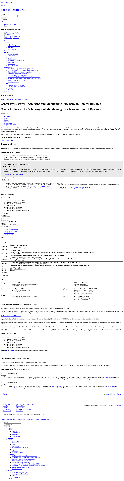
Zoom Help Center (57, 386)
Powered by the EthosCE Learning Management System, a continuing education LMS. (26, 419)
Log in (6, 26)
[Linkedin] (119, 394)
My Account (6, 404)
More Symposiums (13, 82)
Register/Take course (10, 124)
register (12, 350)
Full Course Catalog (14, 65)
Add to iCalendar (9, 233)
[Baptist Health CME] (5, 394)
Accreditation (8, 123)
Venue (6, 120)
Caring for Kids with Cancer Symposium (19, 72)
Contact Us (11, 88)
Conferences (11, 55)
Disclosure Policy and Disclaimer (11, 316)
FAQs (18, 409)
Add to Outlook (8, 234)
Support (6, 83)
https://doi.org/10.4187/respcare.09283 (39, 186)
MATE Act (11, 62)
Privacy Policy (20, 406)
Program (6, 118)
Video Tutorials (26, 409)
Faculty (6, 121)
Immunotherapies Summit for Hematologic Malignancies (24, 77)
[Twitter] (112, 394)
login (6, 350)
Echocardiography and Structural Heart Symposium (23, 70)
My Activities (12, 47)
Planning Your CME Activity (16, 86)
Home (6, 41)
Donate (6, 91)
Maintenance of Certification (16, 60)
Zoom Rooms (109, 377)
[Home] (3, 5)
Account (6, 42)
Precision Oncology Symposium (17, 75)
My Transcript (12, 49)
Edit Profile (11, 44)
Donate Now (56, 394)
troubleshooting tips (13, 388)
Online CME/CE (13, 54)
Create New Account (10, 24)
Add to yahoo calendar (10, 231)
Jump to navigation (6, 2)
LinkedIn (17, 36)
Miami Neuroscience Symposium (17, 73)
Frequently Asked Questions (16, 85)
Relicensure (11, 64)
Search (3, 14)
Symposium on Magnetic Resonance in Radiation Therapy (24, 78)
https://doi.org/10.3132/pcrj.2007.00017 (78, 188)
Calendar (7, 51)
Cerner (10, 57)
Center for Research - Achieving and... (17, 99)
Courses (6, 52)
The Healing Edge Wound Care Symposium (20, 69)
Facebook (17, 33)
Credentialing (12, 59)
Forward (16, 38)
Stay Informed (12, 90)
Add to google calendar (11, 229)
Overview (7, 116)
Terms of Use (20, 407)
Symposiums (8, 67)
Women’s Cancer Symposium (16, 80)
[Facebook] (106, 394)
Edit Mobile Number (14, 46)
